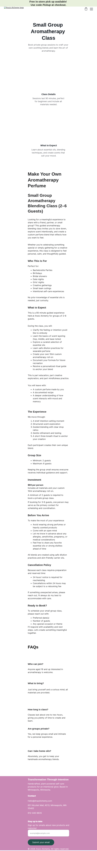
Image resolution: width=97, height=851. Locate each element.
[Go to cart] (86, 9)
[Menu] (91, 9)
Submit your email (41, 842)
